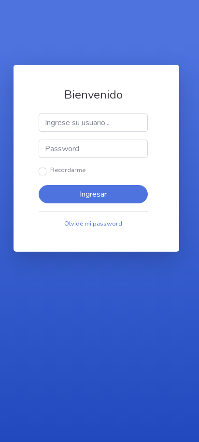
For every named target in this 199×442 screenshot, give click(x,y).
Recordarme (67, 170)
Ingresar (93, 194)
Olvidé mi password (93, 223)
